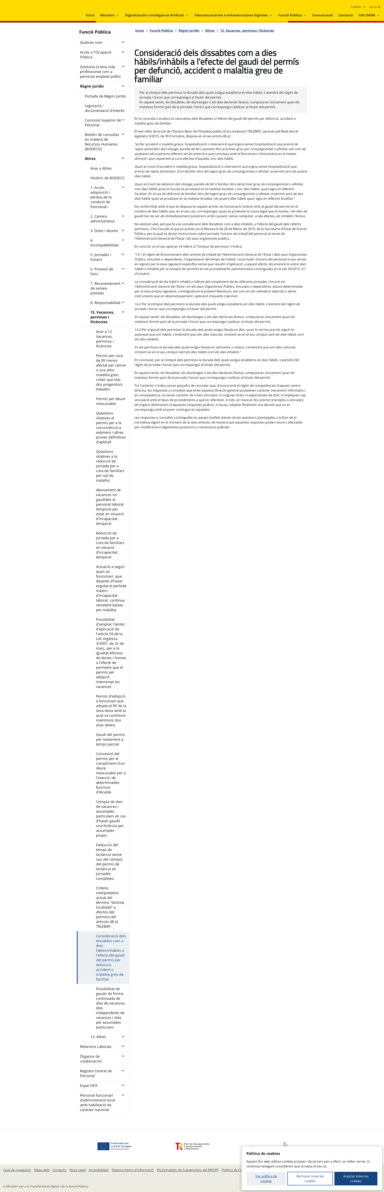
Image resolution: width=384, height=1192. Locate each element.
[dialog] (311, 1168)
